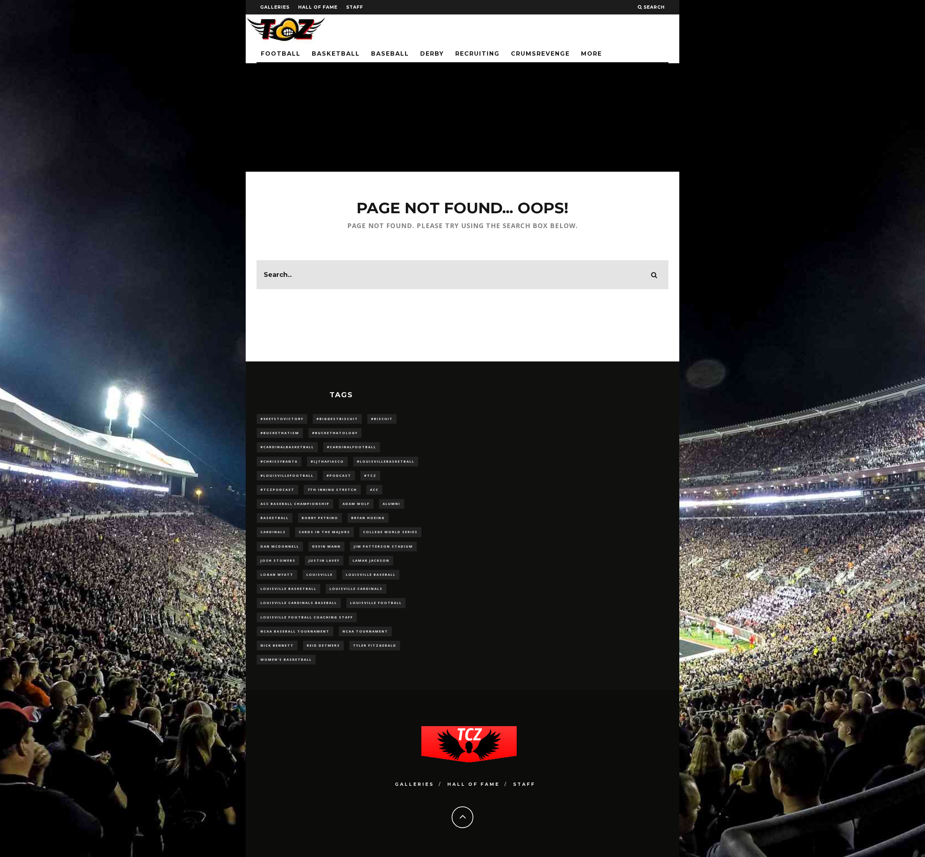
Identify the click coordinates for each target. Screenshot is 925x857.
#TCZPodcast (277, 489)
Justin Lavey (324, 560)
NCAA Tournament (365, 631)
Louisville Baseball (371, 574)
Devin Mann (326, 546)
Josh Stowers (278, 560)
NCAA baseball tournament (295, 631)
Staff (354, 7)
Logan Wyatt (277, 574)
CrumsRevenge (540, 53)
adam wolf (356, 503)
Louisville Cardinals (356, 588)
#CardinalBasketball (287, 447)
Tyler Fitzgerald (374, 645)
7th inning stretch (332, 489)
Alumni (391, 503)
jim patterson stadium (383, 546)
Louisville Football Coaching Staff (307, 617)
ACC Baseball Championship (295, 503)
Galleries (274, 7)
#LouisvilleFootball (287, 475)
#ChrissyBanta (279, 461)
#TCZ (370, 475)
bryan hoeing (368, 517)
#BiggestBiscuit (337, 418)
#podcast (339, 475)
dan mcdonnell (280, 546)
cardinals (273, 532)
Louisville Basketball (289, 588)
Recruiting (477, 53)
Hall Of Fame (317, 7)
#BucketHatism (280, 432)
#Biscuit (382, 418)
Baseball (390, 53)
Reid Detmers (323, 645)
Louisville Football (376, 602)
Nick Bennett (277, 645)
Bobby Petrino (320, 517)
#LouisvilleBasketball (385, 461)
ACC (374, 489)
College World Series (390, 532)
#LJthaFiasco (327, 461)
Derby (432, 53)
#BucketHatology (335, 432)
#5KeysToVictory (282, 418)
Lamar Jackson (371, 560)
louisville (319, 574)
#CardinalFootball (351, 447)
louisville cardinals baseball (299, 602)
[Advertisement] (462, 117)
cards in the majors (324, 532)
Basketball (336, 53)
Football (281, 53)
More (591, 53)
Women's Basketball (286, 659)
